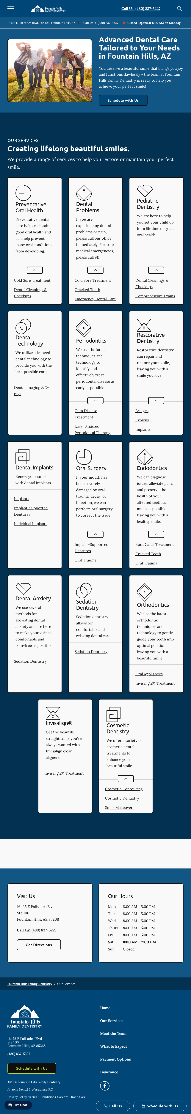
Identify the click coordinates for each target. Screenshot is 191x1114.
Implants (143, 429)
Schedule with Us (123, 100)
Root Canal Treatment (154, 544)
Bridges (141, 410)
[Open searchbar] (179, 8)
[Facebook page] (104, 1086)
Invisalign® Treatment (155, 683)
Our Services (111, 1020)
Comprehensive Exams (155, 296)
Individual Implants (30, 523)
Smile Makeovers (119, 807)
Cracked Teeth (87, 289)
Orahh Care (78, 1097)
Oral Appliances (149, 674)
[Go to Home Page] (48, 8)
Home (105, 1007)
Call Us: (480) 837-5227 (140, 8)
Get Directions (39, 944)
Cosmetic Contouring (124, 789)
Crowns (142, 420)
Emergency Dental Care (95, 299)
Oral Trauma (85, 560)
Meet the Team (113, 1033)
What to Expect (113, 1046)
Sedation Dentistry (30, 661)
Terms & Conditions (42, 1097)
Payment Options (115, 1059)
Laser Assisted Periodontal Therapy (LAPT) (92, 432)
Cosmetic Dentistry (122, 798)
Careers (62, 1097)
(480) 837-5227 (108, 23)
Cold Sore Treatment (32, 280)
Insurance (109, 1072)
